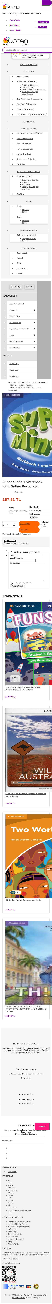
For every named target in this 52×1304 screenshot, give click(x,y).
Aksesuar (25, 210)
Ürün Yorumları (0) (16, 543)
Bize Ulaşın (14, 25)
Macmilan (12, 1208)
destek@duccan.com (11, 1263)
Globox (11, 1193)
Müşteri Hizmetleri (16, 1239)
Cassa (10, 1195)
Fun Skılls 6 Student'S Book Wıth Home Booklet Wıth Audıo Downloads (22, 688)
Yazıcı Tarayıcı (27, 94)
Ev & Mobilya (29, 122)
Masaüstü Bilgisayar (30, 92)
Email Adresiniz (16, 558)
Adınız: (13, 555)
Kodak (10, 1185)
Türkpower (12, 1190)
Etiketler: (45, 522)
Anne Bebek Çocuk (28, 65)
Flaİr (10, 1183)
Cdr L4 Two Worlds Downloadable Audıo (23, 900)
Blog (10, 1241)
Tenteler (25, 241)
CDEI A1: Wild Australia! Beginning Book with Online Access (25, 795)
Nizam (10, 1203)
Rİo (9, 1205)
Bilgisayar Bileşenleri (30, 85)
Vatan (10, 1198)
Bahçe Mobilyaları (29, 239)
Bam (10, 1213)
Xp (9, 1180)
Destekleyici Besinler (30, 180)
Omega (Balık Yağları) (30, 187)
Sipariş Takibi (15, 30)
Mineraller (26, 184)
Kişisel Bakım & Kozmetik (28, 172)
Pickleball (12, 1171)
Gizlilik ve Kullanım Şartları (19, 1221)
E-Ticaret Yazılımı (26, 1103)
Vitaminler (26, 189)
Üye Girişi (15, 287)
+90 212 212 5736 (10, 1259)
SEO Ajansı (26, 1078)
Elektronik (29, 72)
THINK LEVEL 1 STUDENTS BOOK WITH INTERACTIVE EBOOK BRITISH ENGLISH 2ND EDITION (25, 1009)
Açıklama (10, 540)
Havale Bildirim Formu (17, 1224)
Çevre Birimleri (27, 87)
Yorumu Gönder (17, 586)
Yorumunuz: (15, 563)
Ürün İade (12, 1229)
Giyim (24, 212)
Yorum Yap (19, 492)
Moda (28, 201)
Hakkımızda (13, 1236)
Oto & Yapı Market (28, 230)
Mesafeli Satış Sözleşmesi (19, 1226)
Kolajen (25, 182)
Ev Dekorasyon (28, 129)
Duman (11, 1200)
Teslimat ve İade (15, 1234)
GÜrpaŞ (11, 1188)
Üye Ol (29, 287)
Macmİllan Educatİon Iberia (19, 1210)
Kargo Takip (14, 20)
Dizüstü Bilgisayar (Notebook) (34, 89)
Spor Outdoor (29, 248)
